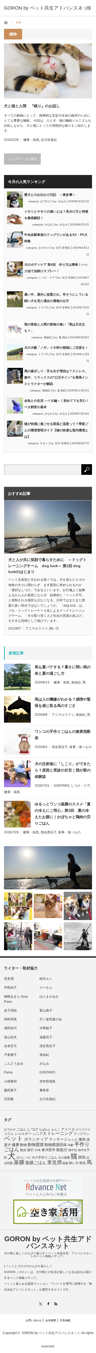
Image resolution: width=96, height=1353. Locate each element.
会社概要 (50, 1320)
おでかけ (45, 201)
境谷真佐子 (60, 747)
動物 (23, 1145)
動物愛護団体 (56, 1145)
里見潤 (9, 979)
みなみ (62, 201)
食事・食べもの (80, 747)
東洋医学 (48, 1150)
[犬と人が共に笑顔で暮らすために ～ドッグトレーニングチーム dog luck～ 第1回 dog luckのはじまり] (48, 867)
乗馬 (82, 1139)
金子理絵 (10, 1010)
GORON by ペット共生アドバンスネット (48, 1242)
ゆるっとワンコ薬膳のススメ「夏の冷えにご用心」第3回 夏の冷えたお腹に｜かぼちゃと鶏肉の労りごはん (63, 813)
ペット (13, 1138)
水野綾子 (45, 1028)
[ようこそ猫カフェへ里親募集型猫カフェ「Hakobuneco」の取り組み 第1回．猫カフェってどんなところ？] (48, 906)
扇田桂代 (10, 1028)
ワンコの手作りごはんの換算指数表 (63, 734)
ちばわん (45, 1129)
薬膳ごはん (35, 1162)
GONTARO (61, 785)
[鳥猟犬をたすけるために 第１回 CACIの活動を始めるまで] (48, 936)
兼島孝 (44, 1090)
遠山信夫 (10, 1037)
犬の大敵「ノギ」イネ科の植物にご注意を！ (56, 347)
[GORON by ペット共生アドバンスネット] (48, 8)
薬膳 (19, 1162)
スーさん (45, 987)
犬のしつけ (23, 1157)
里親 (65, 1163)
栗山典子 (45, 1010)
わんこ (55, 1129)
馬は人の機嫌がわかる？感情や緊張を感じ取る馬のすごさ (63, 702)
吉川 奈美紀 (63, 247)
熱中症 (72, 1150)
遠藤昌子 (45, 1037)
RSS (56, 1303)
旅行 (30, 1150)
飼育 (82, 1163)
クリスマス (83, 1129)
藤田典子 (10, 1090)
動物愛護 (36, 1144)
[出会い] (78, 936)
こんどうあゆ (13, 1063)
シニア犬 (39, 1134)
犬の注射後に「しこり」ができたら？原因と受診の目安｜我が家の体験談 (63, 770)
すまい (44, 443)
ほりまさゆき (49, 996)
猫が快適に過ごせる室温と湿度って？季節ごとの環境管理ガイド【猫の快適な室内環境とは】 (56, 430)
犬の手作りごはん (44, 1157)
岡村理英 (10, 1019)
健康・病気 (31, 140)
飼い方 (54, 628)
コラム (9, 1134)
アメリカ (68, 1129)
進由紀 (48, 337)
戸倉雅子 (10, 1055)
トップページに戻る (22, 159)
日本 (38, 1150)
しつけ (32, 1129)
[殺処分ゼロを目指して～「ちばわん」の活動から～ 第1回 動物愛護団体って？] (78, 906)
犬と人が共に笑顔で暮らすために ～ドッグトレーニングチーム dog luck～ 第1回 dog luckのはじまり (47, 566)
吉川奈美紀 (49, 140)
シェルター (23, 1134)
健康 (15, 1145)
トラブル (43, 307)
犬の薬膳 (64, 1157)
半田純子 (10, 987)
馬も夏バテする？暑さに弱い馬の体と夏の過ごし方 (63, 670)
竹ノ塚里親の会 (50, 1019)
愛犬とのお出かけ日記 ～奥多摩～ (49, 195)
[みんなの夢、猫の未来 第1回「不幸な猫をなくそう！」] (18, 936)
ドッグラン (82, 1134)
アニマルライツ (36, 628)
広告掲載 (65, 1320)
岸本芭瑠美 (47, 1081)
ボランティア (36, 1139)
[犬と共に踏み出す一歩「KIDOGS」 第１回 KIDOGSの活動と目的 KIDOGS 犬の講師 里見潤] (18, 906)
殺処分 (61, 1150)
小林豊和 (10, 1081)
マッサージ (58, 1139)
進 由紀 (63, 337)
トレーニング (60, 1133)
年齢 (71, 1145)
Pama (8, 1072)
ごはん (21, 1129)
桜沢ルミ (45, 979)
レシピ (73, 1139)
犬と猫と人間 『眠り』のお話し (32, 106)
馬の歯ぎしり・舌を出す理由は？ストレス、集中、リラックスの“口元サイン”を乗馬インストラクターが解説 (56, 377)
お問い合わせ (34, 1320)
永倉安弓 (10, 1046)
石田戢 (9, 1099)
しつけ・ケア (47, 277)
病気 (82, 1157)
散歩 (23, 1150)
